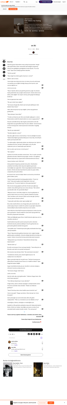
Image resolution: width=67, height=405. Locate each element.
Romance (26, 22)
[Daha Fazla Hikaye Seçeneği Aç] (4, 79)
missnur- (31, 54)
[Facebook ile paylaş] (4, 61)
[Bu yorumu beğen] (42, 343)
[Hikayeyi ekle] (4, 75)
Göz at (11, 1)
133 (38, 49)
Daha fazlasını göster (26, 354)
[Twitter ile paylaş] (4, 65)
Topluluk (17, 1)
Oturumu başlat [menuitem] (57, 1)
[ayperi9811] (9, 348)
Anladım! (5, 9)
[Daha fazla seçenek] (42, 341)
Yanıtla (15, 345)
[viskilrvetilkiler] (9, 342)
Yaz (36, 2)
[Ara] (24, 2)
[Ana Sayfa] (4, 2)
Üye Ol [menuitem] (64, 1)
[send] (41, 338)
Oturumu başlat (42, 402)
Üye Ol (50, 402)
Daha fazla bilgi (13, 9)
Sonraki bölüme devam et (26, 330)
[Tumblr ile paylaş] (4, 72)
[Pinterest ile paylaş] (4, 68)
